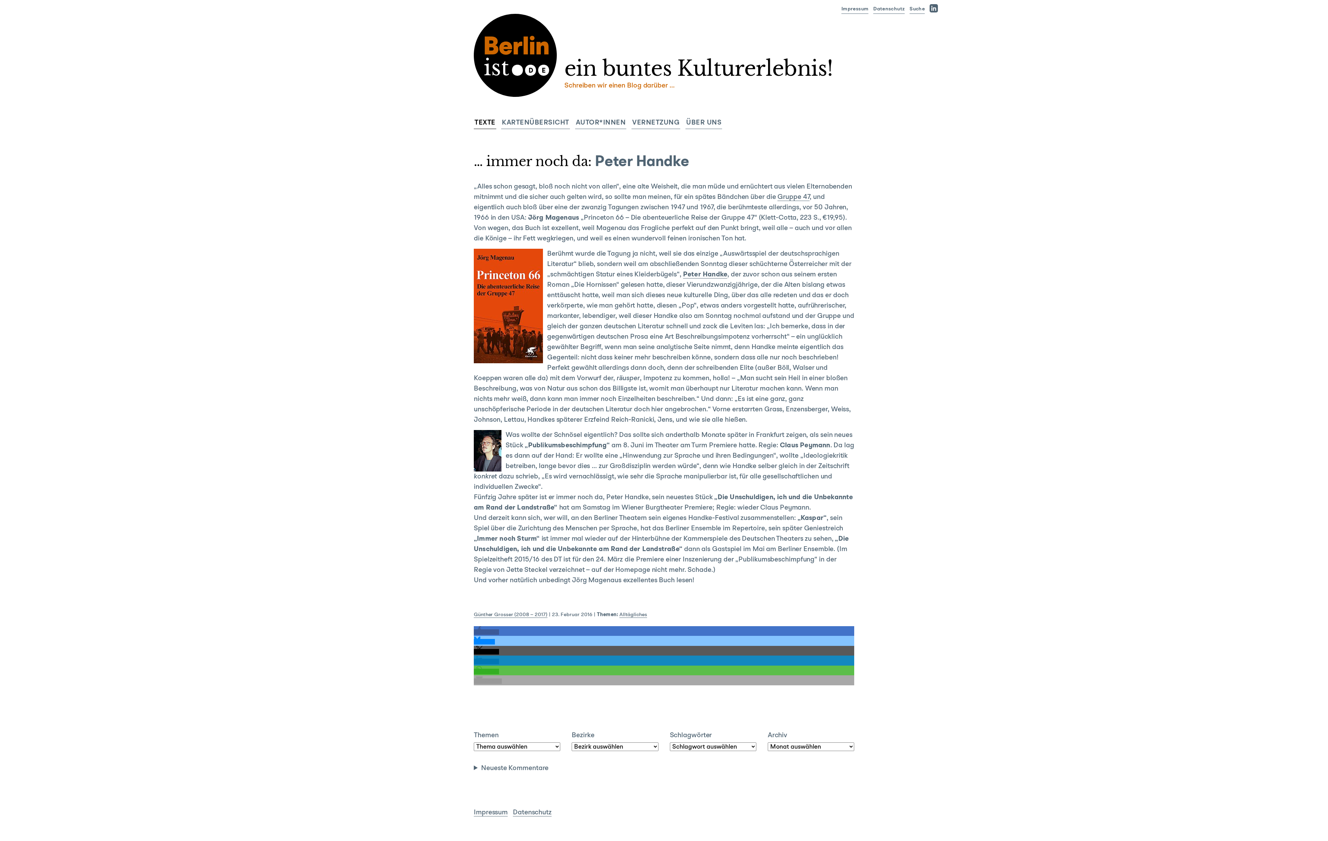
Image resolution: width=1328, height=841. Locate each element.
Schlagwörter (691, 735)
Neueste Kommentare (514, 768)
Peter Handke (705, 274)
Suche (917, 9)
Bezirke (583, 735)
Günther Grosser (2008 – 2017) (510, 615)
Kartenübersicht (535, 122)
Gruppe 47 (793, 197)
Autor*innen (601, 122)
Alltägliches (633, 615)
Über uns (703, 122)
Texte (485, 122)
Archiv (777, 735)
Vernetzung (656, 122)
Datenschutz (889, 9)
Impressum (854, 9)
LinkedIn (935, 8)
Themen (486, 735)
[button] (486, 632)
